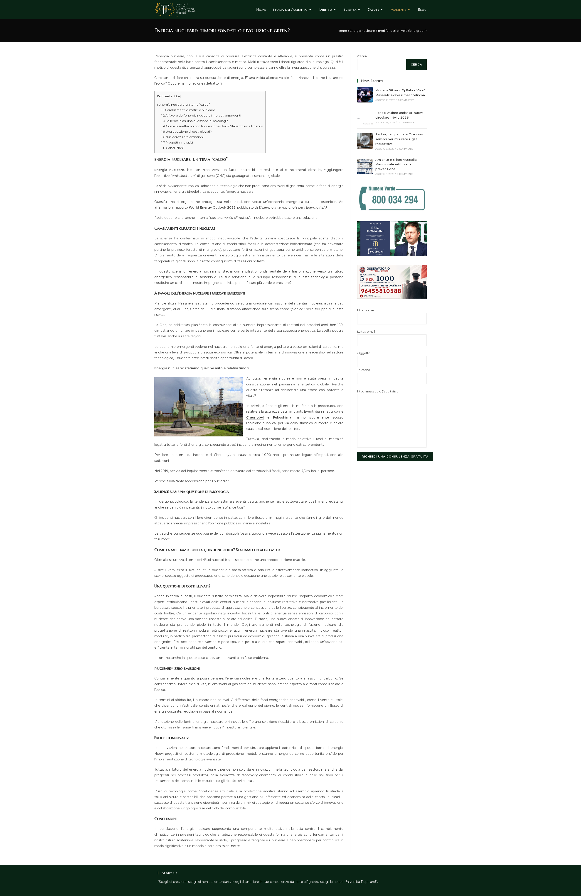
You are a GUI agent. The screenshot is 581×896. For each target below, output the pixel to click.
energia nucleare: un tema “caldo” (183, 104)
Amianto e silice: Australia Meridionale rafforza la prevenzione (396, 164)
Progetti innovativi (177, 142)
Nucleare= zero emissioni (182, 137)
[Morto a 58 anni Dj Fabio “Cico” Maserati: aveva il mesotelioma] (365, 94)
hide (177, 96)
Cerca (362, 56)
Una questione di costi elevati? (186, 131)
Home (342, 30)
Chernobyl (255, 417)
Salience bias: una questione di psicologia (194, 121)
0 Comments (406, 100)
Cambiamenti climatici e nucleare (188, 110)
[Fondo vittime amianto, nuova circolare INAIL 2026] (365, 117)
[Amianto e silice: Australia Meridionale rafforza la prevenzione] (365, 166)
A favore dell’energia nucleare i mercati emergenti (201, 115)
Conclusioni (172, 148)
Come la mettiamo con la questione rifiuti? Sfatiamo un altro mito (212, 126)
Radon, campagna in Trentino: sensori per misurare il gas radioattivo (399, 139)
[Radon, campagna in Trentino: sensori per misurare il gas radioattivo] (365, 141)
